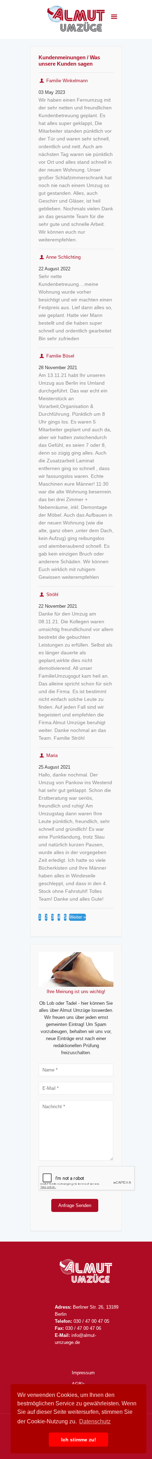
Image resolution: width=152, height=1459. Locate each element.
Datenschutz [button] (95, 1421)
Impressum (83, 1372)
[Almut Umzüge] (76, 19)
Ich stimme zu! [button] (78, 1439)
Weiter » (77, 917)
